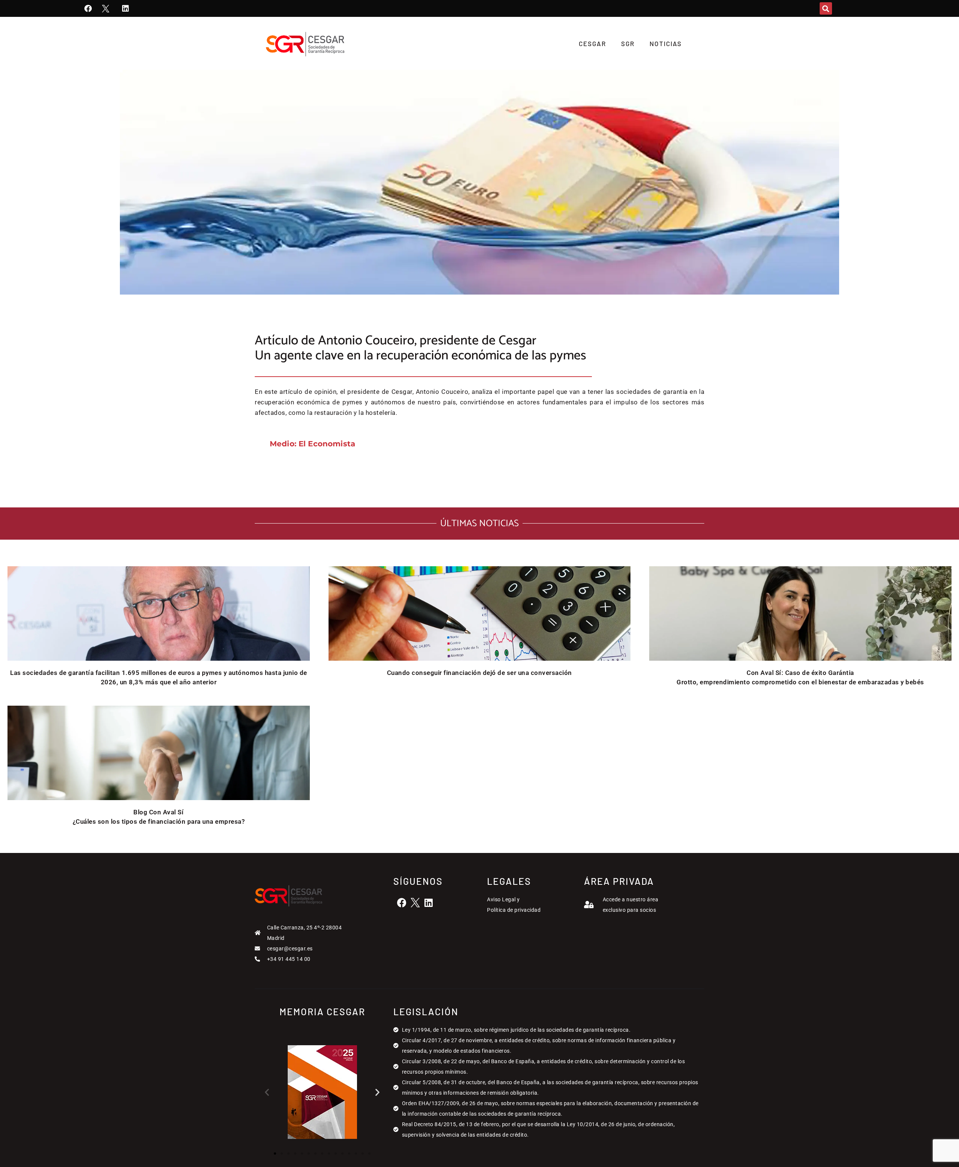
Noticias (666, 43)
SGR (628, 43)
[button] (826, 8)
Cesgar (592, 43)
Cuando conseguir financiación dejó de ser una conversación (479, 672)
